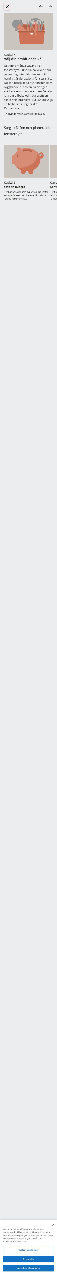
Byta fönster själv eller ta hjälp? (26, 114)
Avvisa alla (28, 1259)
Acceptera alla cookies (28, 1268)
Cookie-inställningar (28, 1249)
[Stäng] (7, 6)
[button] (41, 6)
